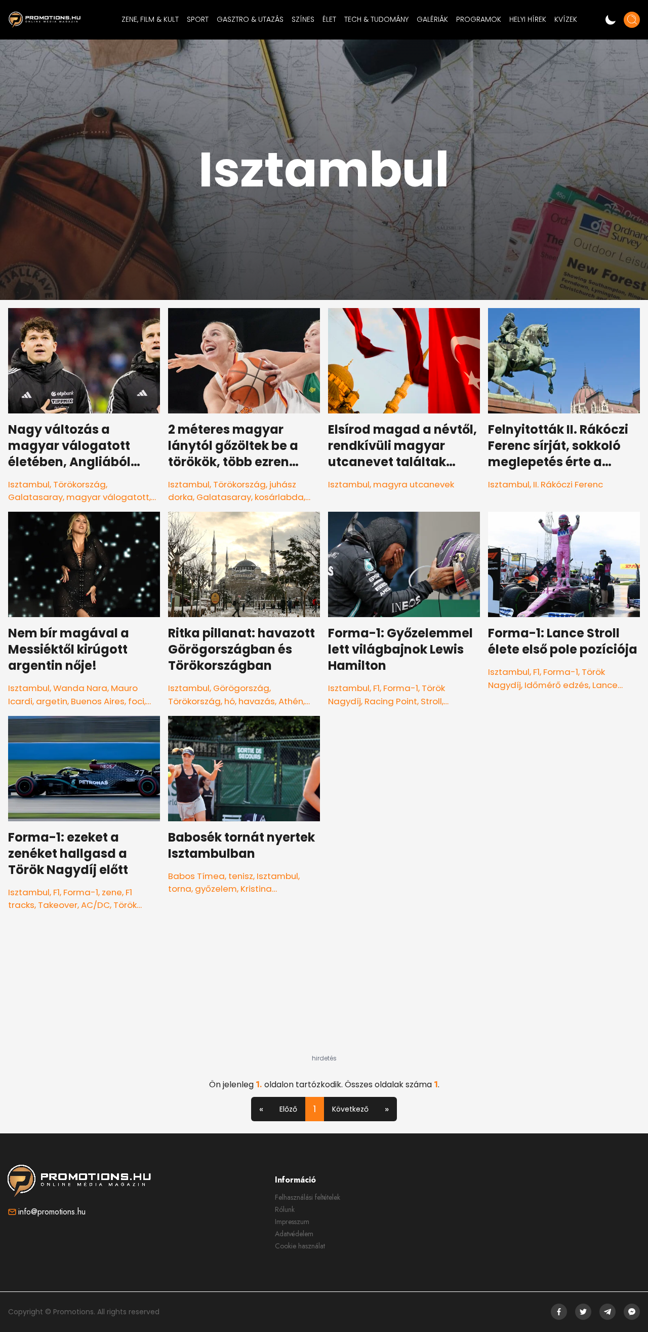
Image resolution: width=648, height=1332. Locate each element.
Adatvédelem (294, 1234)
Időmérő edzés (556, 685)
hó (229, 701)
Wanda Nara (80, 688)
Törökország (79, 484)
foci (136, 701)
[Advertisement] (324, 991)
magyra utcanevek (413, 484)
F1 (376, 688)
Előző (288, 1109)
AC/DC (95, 905)
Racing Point (390, 701)
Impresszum (292, 1221)
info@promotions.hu (52, 1211)
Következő (350, 1109)
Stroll (431, 701)
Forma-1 (400, 688)
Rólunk (285, 1209)
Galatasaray (35, 497)
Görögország (241, 688)
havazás (256, 701)
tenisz (240, 876)
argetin (51, 701)
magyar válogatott (107, 497)
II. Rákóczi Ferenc (568, 484)
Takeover (57, 905)
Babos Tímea (196, 876)
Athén (290, 701)
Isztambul (29, 484)
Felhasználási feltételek (307, 1197)
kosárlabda (279, 497)
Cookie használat (300, 1246)
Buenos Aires (98, 701)
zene (112, 892)
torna (179, 889)
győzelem (216, 889)
